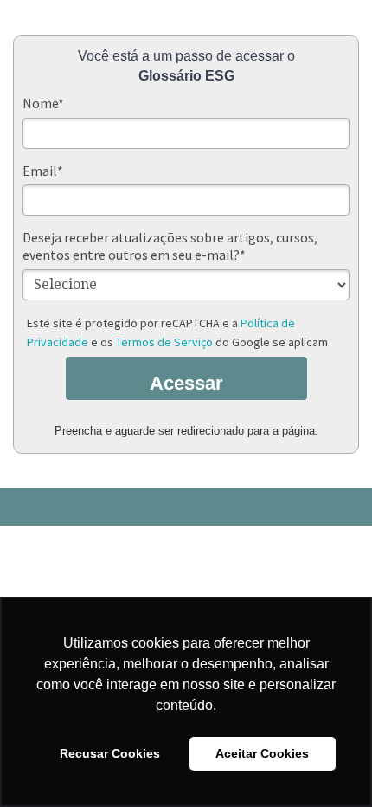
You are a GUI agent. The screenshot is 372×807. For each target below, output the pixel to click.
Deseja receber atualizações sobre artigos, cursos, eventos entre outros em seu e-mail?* (169, 246)
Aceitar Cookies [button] (262, 753)
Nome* (43, 103)
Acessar (186, 383)
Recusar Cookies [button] (110, 753)
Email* (42, 170)
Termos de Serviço (164, 342)
